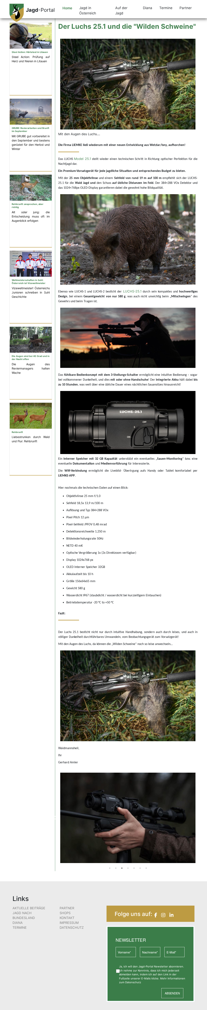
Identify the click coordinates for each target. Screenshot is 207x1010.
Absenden (172, 966)
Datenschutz (72, 900)
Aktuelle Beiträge (29, 881)
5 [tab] (134, 841)
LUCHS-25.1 (132, 291)
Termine (20, 900)
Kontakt (67, 890)
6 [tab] (140, 841)
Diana (18, 895)
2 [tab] (116, 841)
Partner (67, 881)
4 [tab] (128, 841)
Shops (65, 886)
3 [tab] (122, 841)
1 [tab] (110, 841)
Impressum (69, 895)
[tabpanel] (127, 804)
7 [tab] (146, 841)
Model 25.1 (82, 159)
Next (201, 804)
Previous (55, 804)
